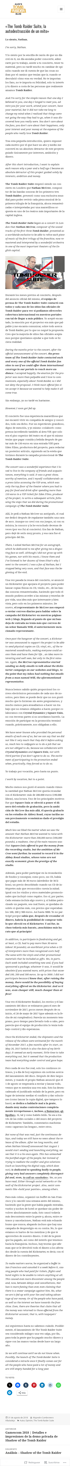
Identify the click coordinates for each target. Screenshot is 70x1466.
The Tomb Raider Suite (44, 1420)
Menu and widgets (61, 12)
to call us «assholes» (35, 1177)
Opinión (29, 1420)
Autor (22, 1420)
